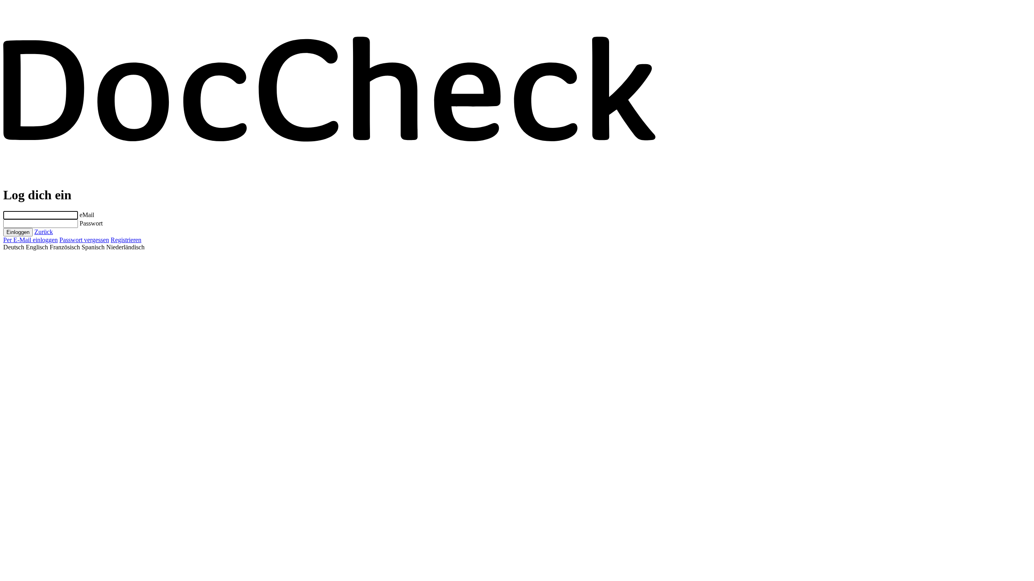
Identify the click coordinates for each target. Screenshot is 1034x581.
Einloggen (17, 232)
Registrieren (126, 239)
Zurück (43, 231)
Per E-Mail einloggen (30, 239)
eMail (87, 214)
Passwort (91, 223)
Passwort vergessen (84, 239)
